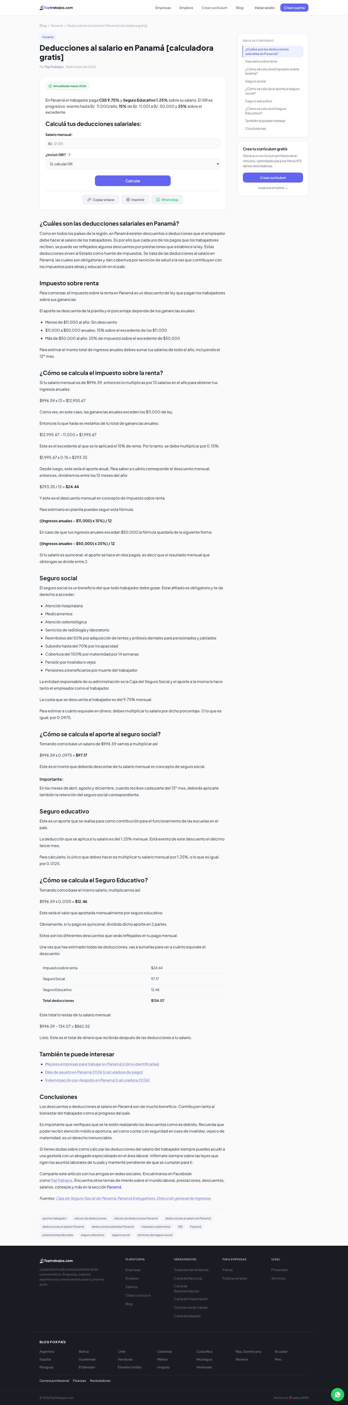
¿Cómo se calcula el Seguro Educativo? (265, 111)
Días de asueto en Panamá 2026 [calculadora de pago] (94, 1072)
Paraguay (47, 1367)
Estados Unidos (130, 1367)
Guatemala (87, 1359)
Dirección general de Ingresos (183, 1198)
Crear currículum (215, 7)
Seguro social (255, 81)
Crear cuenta (294, 7)
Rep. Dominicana (248, 1351)
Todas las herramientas (191, 1270)
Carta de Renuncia (188, 1278)
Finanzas (79, 1380)
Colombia (164, 1351)
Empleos (186, 7)
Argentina (47, 1351)
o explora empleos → (273, 188)
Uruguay (163, 1367)
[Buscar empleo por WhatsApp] (337, 1394)
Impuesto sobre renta (261, 61)
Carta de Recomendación (186, 1288)
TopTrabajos (61, 1180)
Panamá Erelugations (136, 1198)
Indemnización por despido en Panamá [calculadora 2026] (97, 1080)
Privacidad (279, 1270)
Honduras (125, 1359)
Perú (278, 1359)
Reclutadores (100, 1380)
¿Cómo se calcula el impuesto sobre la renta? (272, 71)
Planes (228, 1270)
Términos (278, 1278)
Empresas (163, 7)
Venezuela (204, 1367)
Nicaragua (204, 1359)
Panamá (57, 25)
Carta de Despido (187, 1316)
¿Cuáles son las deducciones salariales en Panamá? (267, 51)
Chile (121, 1351)
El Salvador (87, 1367)
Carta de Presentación (191, 1299)
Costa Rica (204, 1351)
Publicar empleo (235, 1278)
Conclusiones (255, 128)
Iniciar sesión (265, 7)
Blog (239, 7)
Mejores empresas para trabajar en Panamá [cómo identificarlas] (102, 1064)
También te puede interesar (265, 121)
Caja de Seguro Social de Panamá (86, 1198)
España (45, 1359)
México (162, 1359)
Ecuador (281, 1351)
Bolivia (84, 1351)
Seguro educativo (258, 101)
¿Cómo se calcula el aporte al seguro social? (272, 91)
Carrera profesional (54, 1380)
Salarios (131, 1287)
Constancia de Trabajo (191, 1307)
